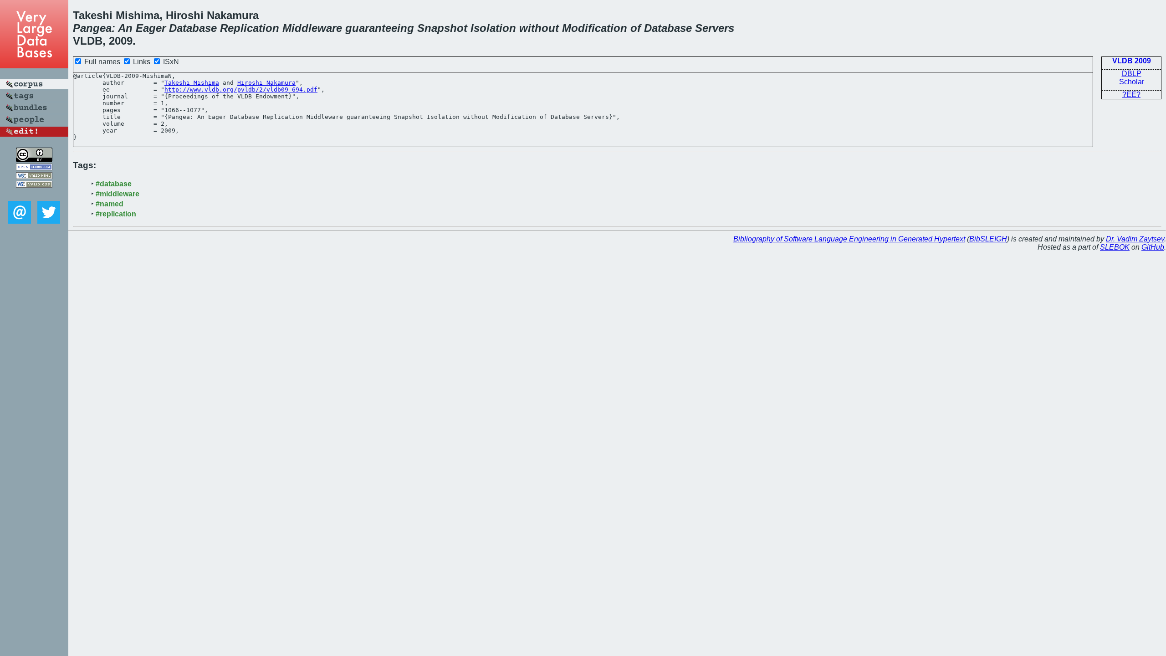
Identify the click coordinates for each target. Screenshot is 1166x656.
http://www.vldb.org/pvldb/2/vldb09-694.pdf (240, 89)
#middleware (117, 194)
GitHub (1152, 247)
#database (114, 184)
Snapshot (442, 28)
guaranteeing (379, 28)
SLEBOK (1115, 247)
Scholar (1131, 82)
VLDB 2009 (1131, 61)
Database (193, 28)
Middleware (312, 28)
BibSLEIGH (988, 239)
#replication (116, 214)
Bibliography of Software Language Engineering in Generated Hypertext (849, 239)
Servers (714, 28)
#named (109, 204)
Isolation (493, 28)
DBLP (1131, 73)
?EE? (1131, 94)
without (539, 28)
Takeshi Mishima (191, 82)
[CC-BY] (34, 159)
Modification (594, 28)
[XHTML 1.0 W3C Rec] (34, 176)
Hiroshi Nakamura (266, 82)
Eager (151, 28)
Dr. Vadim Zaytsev (1135, 239)
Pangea (92, 28)
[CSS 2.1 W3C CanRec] (34, 194)
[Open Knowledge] (34, 168)
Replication (249, 28)
